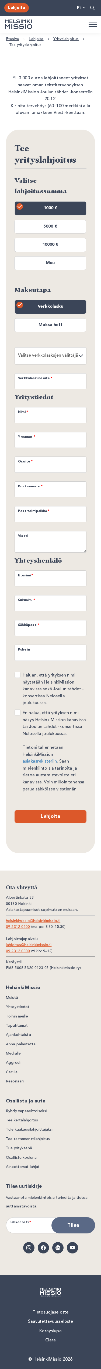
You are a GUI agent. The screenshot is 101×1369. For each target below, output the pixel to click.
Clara (50, 1340)
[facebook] (43, 1247)
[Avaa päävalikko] (93, 24)
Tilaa (73, 1225)
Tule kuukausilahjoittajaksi (29, 1129)
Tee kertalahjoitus (22, 1120)
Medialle (13, 1053)
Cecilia (12, 1072)
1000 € (50, 208)
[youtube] (72, 1247)
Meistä (12, 998)
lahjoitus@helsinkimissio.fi (29, 945)
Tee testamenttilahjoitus (28, 1139)
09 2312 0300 (18, 951)
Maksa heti (50, 325)
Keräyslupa (50, 1331)
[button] (93, 7)
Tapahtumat (17, 1025)
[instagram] (28, 1247)
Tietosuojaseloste (50, 1312)
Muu (50, 263)
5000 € (50, 226)
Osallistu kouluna (21, 1158)
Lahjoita (16, 8)
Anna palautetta (21, 1044)
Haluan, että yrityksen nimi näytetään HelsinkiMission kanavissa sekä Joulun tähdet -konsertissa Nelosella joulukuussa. (53, 689)
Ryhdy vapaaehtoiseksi (26, 1111)
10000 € (50, 244)
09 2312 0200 (18, 927)
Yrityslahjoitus (66, 39)
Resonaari (15, 1081)
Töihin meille (17, 1016)
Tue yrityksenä (19, 1148)
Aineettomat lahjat (23, 1167)
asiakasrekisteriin (40, 761)
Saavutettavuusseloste (50, 1321)
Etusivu (12, 39)
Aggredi (13, 1063)
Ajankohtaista (18, 1035)
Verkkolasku (50, 306)
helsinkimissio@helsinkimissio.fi (33, 921)
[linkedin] (58, 1247)
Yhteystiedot (18, 1007)
